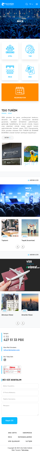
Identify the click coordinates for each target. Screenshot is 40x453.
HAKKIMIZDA (27, 433)
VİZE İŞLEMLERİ (14, 441)
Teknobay (24, 450)
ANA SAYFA (12, 433)
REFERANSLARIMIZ (25, 437)
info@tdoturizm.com (12, 350)
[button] (17, 246)
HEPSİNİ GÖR (34, 180)
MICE (10, 437)
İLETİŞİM (29, 441)
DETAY (7, 137)
